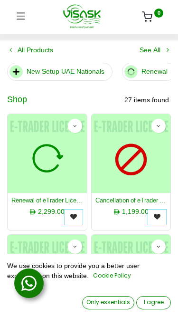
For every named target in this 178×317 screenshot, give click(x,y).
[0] (152, 18)
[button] (75, 126)
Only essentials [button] (108, 302)
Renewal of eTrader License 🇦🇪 (47, 200)
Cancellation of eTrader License (131, 200)
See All (151, 50)
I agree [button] (154, 302)
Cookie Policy (112, 275)
